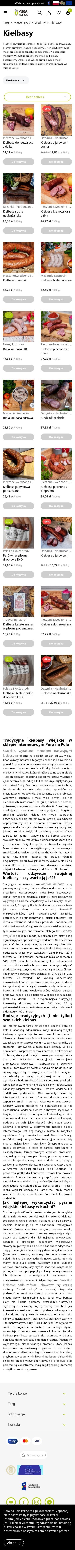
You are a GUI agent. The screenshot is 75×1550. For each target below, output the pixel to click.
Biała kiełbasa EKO (15, 349)
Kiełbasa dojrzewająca (56, 624)
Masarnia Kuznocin (54, 275)
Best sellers (35, 97)
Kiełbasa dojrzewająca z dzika (18, 144)
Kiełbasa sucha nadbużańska (13, 213)
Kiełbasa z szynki (14, 280)
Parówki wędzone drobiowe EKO (15, 557)
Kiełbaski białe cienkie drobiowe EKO (18, 695)
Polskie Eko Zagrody (16, 551)
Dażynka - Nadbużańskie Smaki (56, 138)
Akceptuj (13, 1543)
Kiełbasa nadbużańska (56, 693)
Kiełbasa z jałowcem (54, 555)
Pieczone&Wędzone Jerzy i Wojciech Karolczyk (18, 138)
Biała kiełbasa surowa (18, 418)
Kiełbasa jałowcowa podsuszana (16, 489)
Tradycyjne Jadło (14, 619)
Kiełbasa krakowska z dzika (55, 213)
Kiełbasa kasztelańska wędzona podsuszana (18, 626)
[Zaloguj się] (49, 12)
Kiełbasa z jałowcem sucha (54, 144)
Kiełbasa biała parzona (56, 280)
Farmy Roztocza (13, 344)
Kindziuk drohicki (53, 418)
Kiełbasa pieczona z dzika (54, 351)
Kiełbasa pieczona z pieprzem (54, 489)
